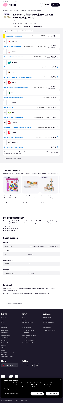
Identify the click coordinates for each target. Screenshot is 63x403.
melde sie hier (45, 293)
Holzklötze (30, 254)
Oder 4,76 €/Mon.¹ (51, 47)
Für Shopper (6, 1)
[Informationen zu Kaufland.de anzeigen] (5, 52)
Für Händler (14, 1)
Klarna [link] (5, 10)
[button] (47, 5)
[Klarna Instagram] (37, 365)
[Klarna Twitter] (33, 365)
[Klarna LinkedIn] (28, 365)
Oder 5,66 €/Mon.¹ (51, 88)
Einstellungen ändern (11, 394)
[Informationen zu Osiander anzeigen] (5, 132)
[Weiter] (57, 189)
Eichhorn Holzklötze (11, 230)
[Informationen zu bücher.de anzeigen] (5, 62)
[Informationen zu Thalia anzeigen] (5, 93)
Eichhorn (30, 250)
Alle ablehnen (37, 394)
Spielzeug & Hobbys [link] (20, 10)
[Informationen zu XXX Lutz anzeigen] (5, 82)
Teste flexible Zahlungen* (35, 26)
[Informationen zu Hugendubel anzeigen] (5, 142)
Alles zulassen (52, 394)
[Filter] (5, 31)
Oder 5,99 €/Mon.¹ (51, 77)
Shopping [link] (11, 10)
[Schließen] (60, 380)
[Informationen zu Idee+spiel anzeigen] (5, 122)
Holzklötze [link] (38, 10)
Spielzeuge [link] (31, 10)
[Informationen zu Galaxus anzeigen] (5, 102)
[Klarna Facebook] (24, 365)
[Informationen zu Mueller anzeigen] (5, 72)
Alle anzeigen (54, 173)
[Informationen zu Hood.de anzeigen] (5, 112)
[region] (31, 388)
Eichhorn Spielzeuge (11, 228)
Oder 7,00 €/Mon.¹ (52, 36)
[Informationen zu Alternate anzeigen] (5, 41)
